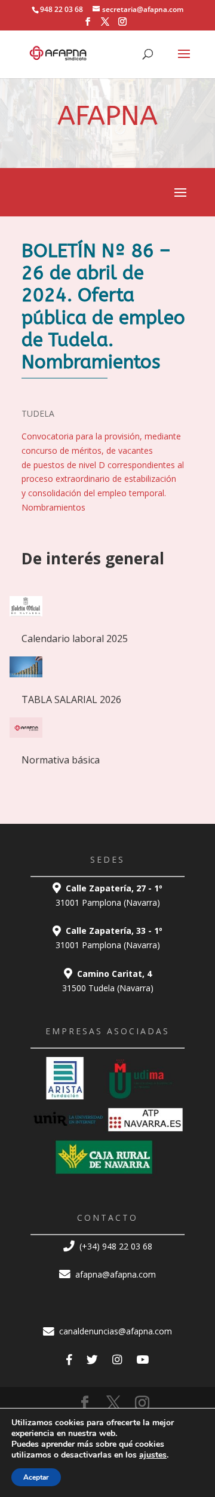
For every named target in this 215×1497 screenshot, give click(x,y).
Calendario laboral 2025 (75, 638)
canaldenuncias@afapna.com (114, 1331)
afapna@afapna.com (114, 1274)
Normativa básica (61, 759)
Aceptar (36, 1477)
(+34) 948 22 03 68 (114, 1246)
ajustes (153, 1455)
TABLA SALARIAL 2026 (71, 699)
